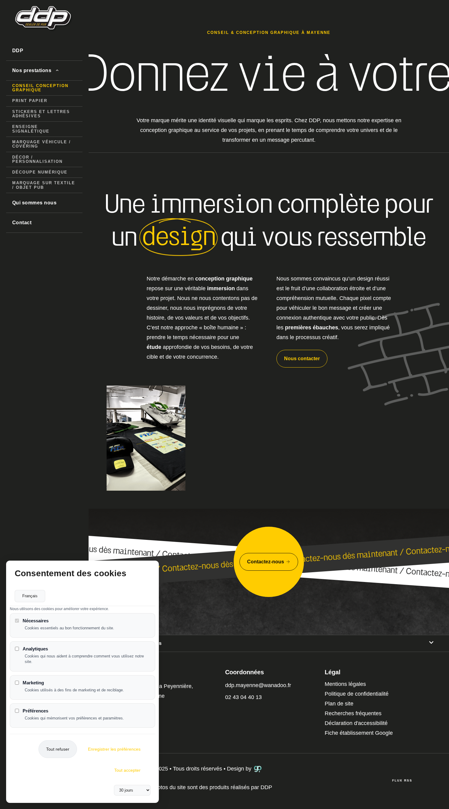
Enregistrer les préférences (114, 749)
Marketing (33, 682)
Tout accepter (127, 770)
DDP (17, 50)
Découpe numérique (40, 172)
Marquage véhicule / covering (41, 144)
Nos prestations (31, 70)
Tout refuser (57, 749)
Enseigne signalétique (30, 128)
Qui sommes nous (34, 202)
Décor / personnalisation (37, 159)
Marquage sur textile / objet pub (43, 185)
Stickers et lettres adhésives (41, 113)
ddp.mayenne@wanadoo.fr (258, 685)
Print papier (29, 100)
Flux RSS (402, 780)
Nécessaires (36, 620)
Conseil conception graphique (40, 87)
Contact (21, 222)
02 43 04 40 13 (243, 697)
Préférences (35, 710)
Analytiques (35, 648)
